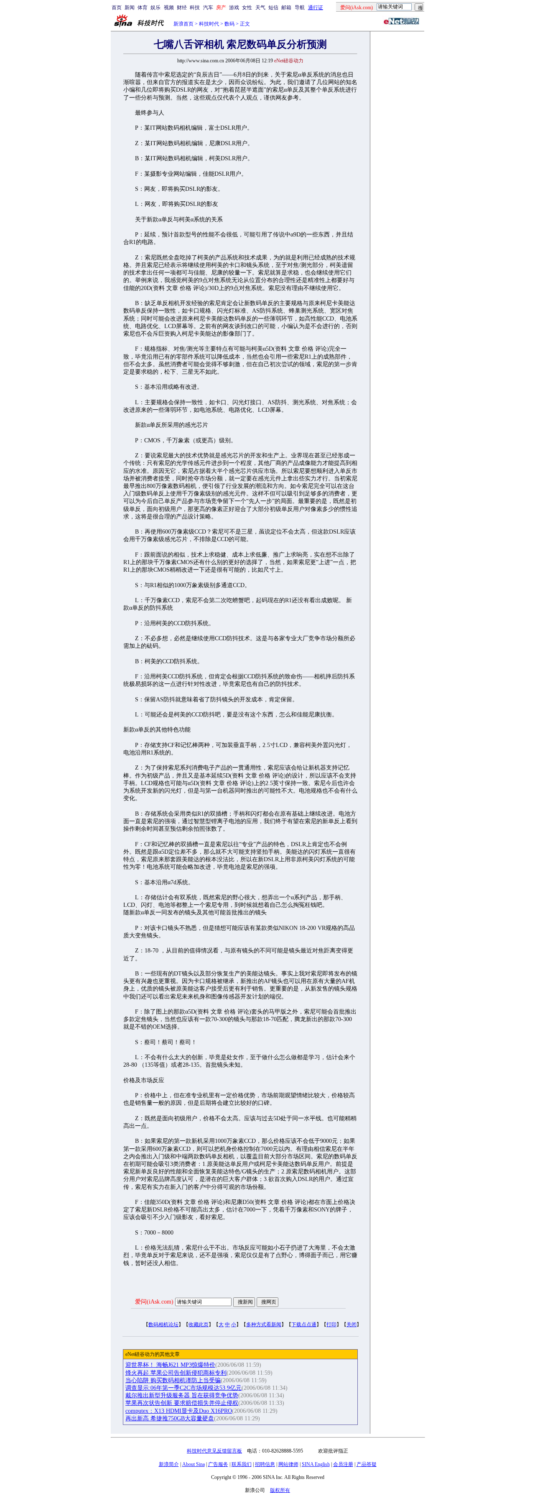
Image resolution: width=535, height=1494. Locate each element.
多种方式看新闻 (263, 1324)
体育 (143, 7)
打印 (331, 1324)
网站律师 (288, 1464)
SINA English (316, 1464)
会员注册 (343, 1464)
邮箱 (286, 7)
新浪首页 (183, 24)
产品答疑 (367, 1464)
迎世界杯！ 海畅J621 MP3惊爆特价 (170, 1365)
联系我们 (242, 1464)
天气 (260, 7)
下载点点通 (303, 1324)
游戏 (234, 7)
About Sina (193, 1464)
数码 (229, 24)
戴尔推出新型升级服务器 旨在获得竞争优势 (181, 1395)
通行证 (315, 7)
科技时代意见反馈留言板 (214, 1451)
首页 (117, 7)
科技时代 (209, 24)
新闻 (130, 7)
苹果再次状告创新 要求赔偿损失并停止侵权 (181, 1403)
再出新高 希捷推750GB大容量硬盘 (169, 1418)
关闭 (351, 1324)
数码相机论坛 (163, 1324)
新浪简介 (169, 1464)
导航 (300, 7)
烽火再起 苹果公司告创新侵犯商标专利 (176, 1373)
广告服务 (218, 1464)
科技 (195, 7)
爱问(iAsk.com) (154, 1302)
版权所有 (280, 1490)
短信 (273, 7)
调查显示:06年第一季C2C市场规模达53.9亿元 (183, 1388)
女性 (247, 7)
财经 (182, 7)
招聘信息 (265, 1464)
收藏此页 (199, 1324)
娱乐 (155, 7)
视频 (169, 7)
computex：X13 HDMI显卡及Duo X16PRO (178, 1411)
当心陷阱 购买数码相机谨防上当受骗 (173, 1380)
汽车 (208, 7)
